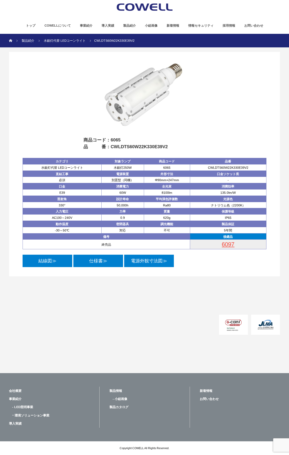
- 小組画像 (118, 399)
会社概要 (15, 391)
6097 (228, 244)
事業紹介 (86, 25)
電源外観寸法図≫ (149, 260)
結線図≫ (47, 260)
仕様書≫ (98, 260)
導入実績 (108, 25)
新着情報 (173, 25)
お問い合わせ (253, 25)
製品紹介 (129, 25)
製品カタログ (119, 407)
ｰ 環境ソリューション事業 (29, 415)
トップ (30, 25)
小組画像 (151, 25)
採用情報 (229, 25)
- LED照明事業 (21, 407)
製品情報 (116, 391)
